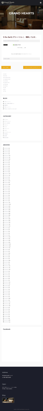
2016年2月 (6, 262)
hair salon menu (7, 77)
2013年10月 (6, 305)
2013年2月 (6, 320)
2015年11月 (6, 267)
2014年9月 (6, 285)
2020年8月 (6, 178)
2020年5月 (6, 184)
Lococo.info (27, 409)
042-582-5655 (7, 377)
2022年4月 (6, 151)
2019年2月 (6, 198)
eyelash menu (7, 82)
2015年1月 (6, 280)
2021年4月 (6, 169)
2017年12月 (6, 222)
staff (5, 87)
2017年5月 (6, 235)
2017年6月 (6, 233)
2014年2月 (6, 298)
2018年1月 (6, 220)
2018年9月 (6, 206)
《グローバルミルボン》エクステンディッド (32, 67)
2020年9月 (6, 177)
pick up (5, 75)
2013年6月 (6, 312)
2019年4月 (6, 195)
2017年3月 (6, 238)
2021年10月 (6, 159)
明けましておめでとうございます (10, 108)
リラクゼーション (7, 132)
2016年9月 (6, 249)
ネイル (5, 126)
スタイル (6, 124)
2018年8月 (6, 207)
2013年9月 (6, 307)
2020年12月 (6, 173)
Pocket (19, 44)
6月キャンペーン (7, 101)
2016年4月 (6, 258)
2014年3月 (6, 296)
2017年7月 (6, 231)
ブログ (5, 130)
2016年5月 (6, 256)
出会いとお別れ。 (6, 67)
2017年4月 (6, 236)
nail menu (6, 80)
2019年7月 (6, 189)
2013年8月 (6, 309)
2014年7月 (6, 289)
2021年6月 (6, 166)
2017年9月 (6, 227)
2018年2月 (6, 218)
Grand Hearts (16, 40)
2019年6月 (6, 191)
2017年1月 (6, 242)
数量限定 (6, 105)
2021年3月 (6, 171)
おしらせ (6, 119)
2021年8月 (6, 162)
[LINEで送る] (15, 44)
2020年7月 (6, 180)
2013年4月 (6, 316)
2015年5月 (6, 276)
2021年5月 (6, 168)
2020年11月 (6, 175)
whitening (6, 84)
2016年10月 (6, 247)
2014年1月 (6, 300)
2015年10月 (6, 269)
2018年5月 (6, 213)
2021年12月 (6, 155)
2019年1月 (6, 200)
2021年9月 (6, 160)
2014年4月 (6, 294)
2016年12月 (6, 244)
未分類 (8, 58)
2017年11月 (6, 224)
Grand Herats (21, 409)
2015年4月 (6, 278)
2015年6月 (6, 274)
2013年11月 (6, 303)
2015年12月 (6, 265)
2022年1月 (6, 153)
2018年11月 (6, 202)
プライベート (6, 128)
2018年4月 (6, 215)
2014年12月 (6, 282)
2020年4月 (6, 186)
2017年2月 (6, 240)
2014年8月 (6, 287)
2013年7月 (6, 311)
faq (4, 89)
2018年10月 (6, 204)
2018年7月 (6, 209)
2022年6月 (6, 148)
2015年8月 (6, 271)
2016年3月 (6, 260)
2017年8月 (6, 229)
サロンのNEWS (7, 123)
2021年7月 (6, 164)
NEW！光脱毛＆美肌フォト (9, 103)
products (6, 85)
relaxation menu (7, 79)
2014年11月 (6, 283)
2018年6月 (6, 211)
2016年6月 (6, 254)
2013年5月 (6, 314)
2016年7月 (6, 253)
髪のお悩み (6, 137)
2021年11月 (6, 157)
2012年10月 (6, 321)
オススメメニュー (7, 121)
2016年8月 (6, 251)
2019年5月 (6, 193)
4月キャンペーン (7, 107)
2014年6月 (6, 291)
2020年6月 (6, 182)
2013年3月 (6, 318)
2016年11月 (6, 245)
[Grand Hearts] (7, 2)
